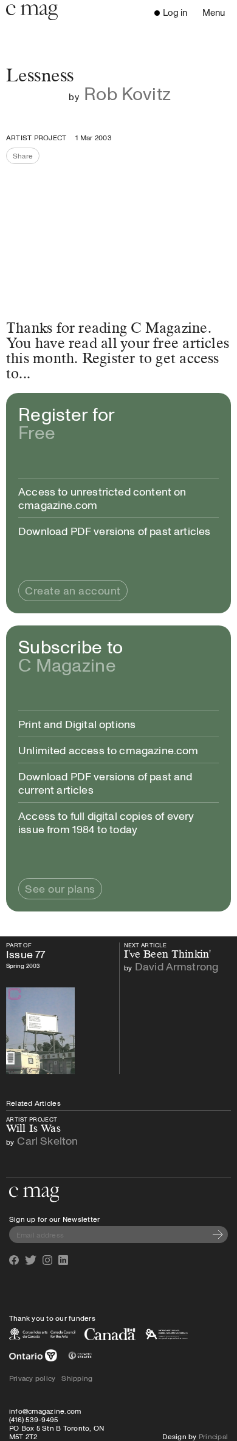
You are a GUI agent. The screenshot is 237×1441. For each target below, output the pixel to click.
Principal (213, 1436)
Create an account (73, 590)
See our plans (60, 888)
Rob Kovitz (127, 93)
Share (26, 157)
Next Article (154, 945)
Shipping (76, 1378)
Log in (175, 12)
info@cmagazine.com (45, 1410)
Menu (216, 13)
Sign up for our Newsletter (54, 1218)
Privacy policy (32, 1378)
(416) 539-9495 (33, 1419)
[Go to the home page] (34, 1194)
